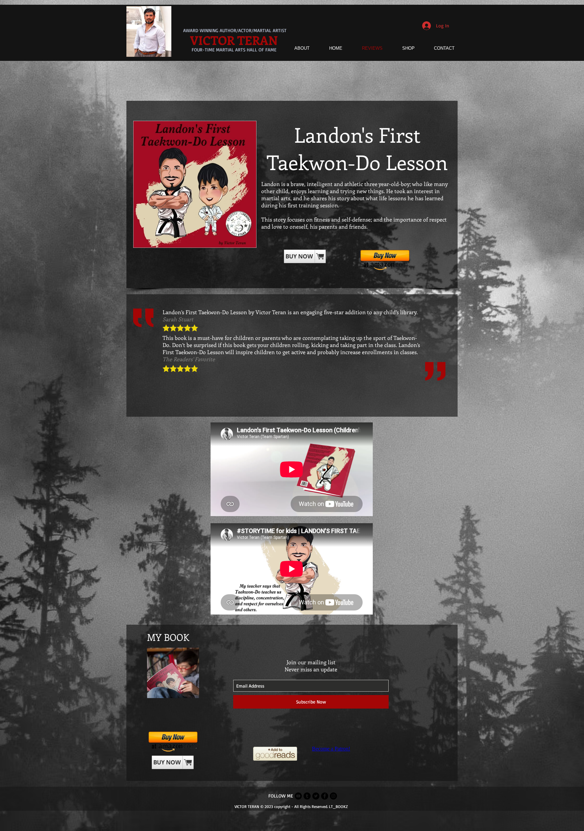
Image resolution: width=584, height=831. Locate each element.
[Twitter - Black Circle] (315, 796)
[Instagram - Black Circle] (333, 796)
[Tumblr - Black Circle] (307, 796)
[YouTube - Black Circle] (298, 796)
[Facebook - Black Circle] (324, 796)
